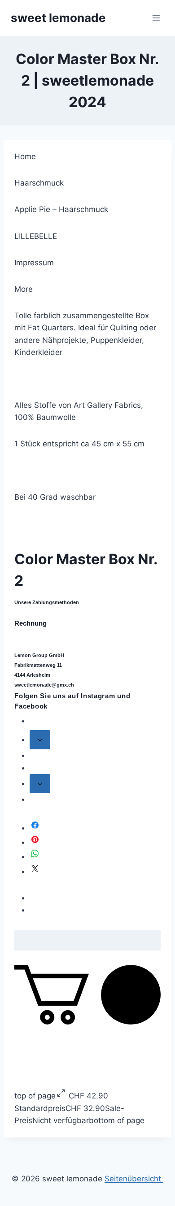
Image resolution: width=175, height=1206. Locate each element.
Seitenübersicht (134, 1178)
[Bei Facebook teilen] (35, 827)
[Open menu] (156, 18)
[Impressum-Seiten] (40, 783)
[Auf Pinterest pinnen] (35, 842)
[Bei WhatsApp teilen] (35, 856)
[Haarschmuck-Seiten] (40, 739)
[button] (87, 1021)
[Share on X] (35, 871)
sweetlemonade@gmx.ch (44, 684)
